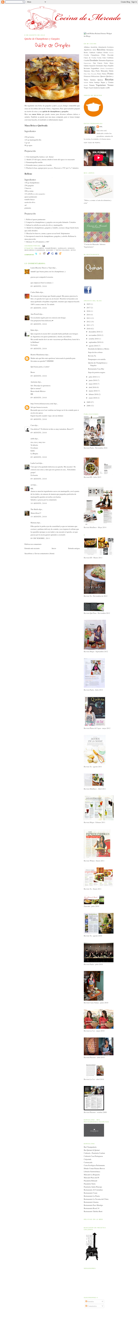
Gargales (62, 248)
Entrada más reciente (32, 548)
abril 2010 (93, 387)
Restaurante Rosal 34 (91, 1208)
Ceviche (86, 55)
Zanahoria (97, 88)
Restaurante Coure (90, 1193)
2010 (89, 328)
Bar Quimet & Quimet (92, 1150)
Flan (94, 63)
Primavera (87, 76)
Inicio (54, 548)
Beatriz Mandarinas (38, 354)
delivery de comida (51, 529)
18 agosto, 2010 (39, 516)
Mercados (104, 71)
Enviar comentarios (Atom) (44, 553)
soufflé (107, 88)
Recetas (109, 79)
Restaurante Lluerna (91, 1202)
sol (32, 485)
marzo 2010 (93, 391)
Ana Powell (35, 314)
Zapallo (102, 88)
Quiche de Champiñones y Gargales (42, 38)
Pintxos (104, 74)
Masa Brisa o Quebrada (35, 250)
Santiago (97, 82)
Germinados (100, 66)
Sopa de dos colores (95, 352)
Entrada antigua (74, 548)
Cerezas (111, 52)
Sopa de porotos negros (96, 372)
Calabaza (99, 52)
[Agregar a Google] (52, 254)
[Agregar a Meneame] (60, 254)
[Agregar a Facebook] (56, 254)
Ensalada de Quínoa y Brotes (98, 349)
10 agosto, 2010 (39, 503)
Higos (106, 66)
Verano (110, 85)
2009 (89, 402)
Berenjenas (109, 50)
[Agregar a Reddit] (44, 254)
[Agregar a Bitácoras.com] (40, 254)
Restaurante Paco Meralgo (93, 1205)
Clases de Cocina (90, 58)
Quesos (103, 76)
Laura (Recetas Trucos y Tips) (41, 267)
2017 (89, 307)
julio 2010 (93, 377)
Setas (73, 250)
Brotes (86, 52)
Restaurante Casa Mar (96, 369)
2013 (89, 318)
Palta (85, 74)
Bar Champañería (90, 1147)
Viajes (86, 87)
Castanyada (88, 1162)
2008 (89, 405)
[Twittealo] (36, 254)
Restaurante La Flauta (92, 1196)
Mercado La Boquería (92, 1174)
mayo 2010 (93, 384)
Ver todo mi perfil (92, 142)
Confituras (110, 58)
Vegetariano (101, 85)
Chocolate (110, 55)
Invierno (87, 68)
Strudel (86, 85)
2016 (89, 311)
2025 (89, 304)
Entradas (90, 1301)
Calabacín (92, 52)
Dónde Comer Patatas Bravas (94, 1168)
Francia (99, 63)
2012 (89, 321)
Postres (110, 73)
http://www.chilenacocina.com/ (42, 403)
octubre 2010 (94, 338)
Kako (32, 330)
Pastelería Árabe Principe (93, 1187)
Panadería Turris (90, 1184)
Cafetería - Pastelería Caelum (94, 1153)
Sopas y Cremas (107, 82)
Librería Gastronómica (106, 68)
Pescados (93, 74)
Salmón (86, 82)
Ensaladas (94, 60)
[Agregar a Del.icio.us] (48, 254)
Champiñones (51, 248)
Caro (32, 425)
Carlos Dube (35, 292)
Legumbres (95, 68)
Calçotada (87, 1159)
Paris (89, 74)
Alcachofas (93, 47)
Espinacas (109, 60)
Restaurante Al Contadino (93, 1190)
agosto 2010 (93, 345)
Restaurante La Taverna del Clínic (96, 1199)
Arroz (94, 50)
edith (32, 438)
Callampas (39, 248)
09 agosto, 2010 (39, 286)
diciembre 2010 (95, 331)
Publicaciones (95, 76)
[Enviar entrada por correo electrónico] (43, 246)
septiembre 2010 (95, 342)
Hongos (71, 248)
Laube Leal (35, 463)
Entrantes (102, 60)
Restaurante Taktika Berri (93, 1211)
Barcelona (101, 49)
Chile (103, 55)
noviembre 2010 (95, 335)
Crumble (86, 60)
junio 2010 (93, 380)
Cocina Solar (101, 58)
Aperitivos (88, 49)
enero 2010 (93, 398)
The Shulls (34, 509)
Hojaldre (110, 66)
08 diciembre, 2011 (40, 538)
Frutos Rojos (109, 63)
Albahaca (87, 47)
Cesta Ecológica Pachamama (94, 1165)
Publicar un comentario (33, 544)
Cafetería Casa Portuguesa (93, 1156)
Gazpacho (92, 66)
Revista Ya (92, 356)
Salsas (91, 82)
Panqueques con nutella (97, 359)
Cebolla (105, 52)
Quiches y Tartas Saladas (57, 250)
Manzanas (87, 71)
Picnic (99, 74)
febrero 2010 (94, 394)
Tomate (92, 85)
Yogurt (91, 88)
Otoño (111, 71)
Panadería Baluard (90, 1180)
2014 (89, 314)
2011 (89, 325)
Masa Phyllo (95, 71)
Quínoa (100, 80)
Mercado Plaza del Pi (91, 1177)
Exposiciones (87, 63)
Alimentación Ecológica (105, 47)
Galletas (86, 66)
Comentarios (92, 1306)
